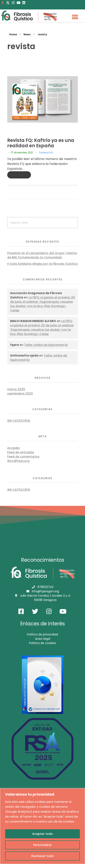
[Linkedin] (23, 2)
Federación (46, 152)
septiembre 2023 (20, 393)
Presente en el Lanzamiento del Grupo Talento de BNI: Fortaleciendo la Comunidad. (42, 255)
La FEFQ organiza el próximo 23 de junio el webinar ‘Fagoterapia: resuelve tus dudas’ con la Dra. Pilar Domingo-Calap (42, 303)
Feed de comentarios (23, 456)
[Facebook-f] (2, 2)
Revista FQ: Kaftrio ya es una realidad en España (40, 143)
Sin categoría (18, 421)
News (27, 34)
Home (13, 34)
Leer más (17, 175)
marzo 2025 (16, 389)
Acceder (13, 448)
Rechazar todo (42, 856)
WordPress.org (18, 461)
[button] (75, 17)
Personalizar (42, 845)
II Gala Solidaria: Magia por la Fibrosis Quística (42, 264)
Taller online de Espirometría (46, 345)
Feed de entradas (20, 452)
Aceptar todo (42, 834)
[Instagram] (13, 2)
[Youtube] (18, 2)
